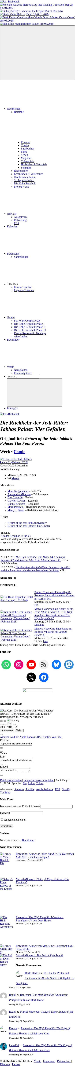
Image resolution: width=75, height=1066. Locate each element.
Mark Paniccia (15, 506)
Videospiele (27, 161)
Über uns (5, 1064)
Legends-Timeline (24, 290)
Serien (24, 154)
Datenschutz (64, 1061)
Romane (25, 142)
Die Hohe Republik (25, 183)
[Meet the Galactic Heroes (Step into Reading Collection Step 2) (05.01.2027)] (37, 7)
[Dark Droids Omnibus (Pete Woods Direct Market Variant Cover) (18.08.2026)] (37, 20)
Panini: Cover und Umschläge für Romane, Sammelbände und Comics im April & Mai (54, 595)
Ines (45, 641)
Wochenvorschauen (25, 177)
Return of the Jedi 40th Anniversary (27, 522)
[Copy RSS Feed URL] (1, 748)
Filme (24, 151)
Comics (25, 145)
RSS (16, 223)
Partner (16, 1064)
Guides (11, 317)
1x (9, 723)
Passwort (5, 812)
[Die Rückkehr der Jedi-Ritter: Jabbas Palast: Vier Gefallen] (17, 462)
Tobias (39, 783)
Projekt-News (21, 186)
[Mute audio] (1, 724)
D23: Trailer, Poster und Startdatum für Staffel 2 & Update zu (45, 978)
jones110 (14, 1045)
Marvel (15, 478)
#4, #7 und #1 (33, 558)
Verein (10, 366)
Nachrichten (13, 108)
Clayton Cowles (16, 500)
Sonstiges (26, 167)
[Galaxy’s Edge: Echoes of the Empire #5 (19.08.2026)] (31, 11)
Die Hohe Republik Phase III (30, 330)
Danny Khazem (16, 503)
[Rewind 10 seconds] (4, 724)
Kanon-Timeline (23, 287)
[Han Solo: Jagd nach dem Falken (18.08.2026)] (27, 23)
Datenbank (13, 253)
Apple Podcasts (28, 736)
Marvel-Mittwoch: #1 (39, 955)
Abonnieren (7, 730)
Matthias (39, 624)
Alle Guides (20, 336)
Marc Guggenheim (18, 491)
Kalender (12, 226)
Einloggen (12, 408)
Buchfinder (13, 339)
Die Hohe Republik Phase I (29, 323)
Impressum (49, 1061)
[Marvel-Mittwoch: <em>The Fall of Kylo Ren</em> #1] (6, 968)
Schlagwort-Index (24, 180)
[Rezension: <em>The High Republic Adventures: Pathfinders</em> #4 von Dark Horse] (6, 930)
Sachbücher (27, 148)
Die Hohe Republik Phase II (29, 326)
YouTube (56, 736)
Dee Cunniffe (15, 497)
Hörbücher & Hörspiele (34, 164)
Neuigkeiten (20, 369)
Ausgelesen (20, 216)
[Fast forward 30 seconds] (14, 724)
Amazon (5, 736)
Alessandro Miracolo (19, 494)
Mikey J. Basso (16, 510)
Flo (36, 604)
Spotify (47, 736)
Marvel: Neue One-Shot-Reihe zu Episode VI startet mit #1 (53, 631)
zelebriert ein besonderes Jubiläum (35, 569)
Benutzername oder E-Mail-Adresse (20, 806)
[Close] (1, 734)
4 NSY (26, 535)
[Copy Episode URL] (1, 764)
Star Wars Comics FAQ (27, 320)
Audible (14, 736)
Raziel (12, 994)
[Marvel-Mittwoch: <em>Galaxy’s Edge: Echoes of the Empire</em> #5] (6, 897)
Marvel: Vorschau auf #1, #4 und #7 (53, 613)
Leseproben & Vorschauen (28, 173)
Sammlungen (21, 256)
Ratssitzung (20, 220)
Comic (19, 451)
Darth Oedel (32, 973)
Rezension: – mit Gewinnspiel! (45, 855)
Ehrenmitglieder (23, 373)
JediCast (11, 213)
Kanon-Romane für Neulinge (30, 333)
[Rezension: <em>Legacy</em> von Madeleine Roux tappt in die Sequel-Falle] (6, 949)
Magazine (26, 158)
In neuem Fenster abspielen (39, 780)
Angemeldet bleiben (14, 819)
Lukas (31, 783)
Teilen (19, 730)
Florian (13, 1028)
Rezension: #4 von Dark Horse (39, 919)
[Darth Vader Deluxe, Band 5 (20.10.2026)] (24, 14)
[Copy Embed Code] (1, 775)
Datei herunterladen (11, 780)
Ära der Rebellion (10, 535)
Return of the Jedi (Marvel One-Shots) (29, 525)
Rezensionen (21, 170)
